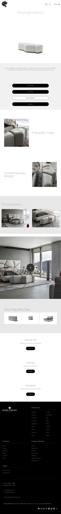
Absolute (33, 412)
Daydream (34, 423)
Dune (32, 426)
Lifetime (33, 432)
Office (4, 453)
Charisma (34, 418)
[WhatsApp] (44, 508)
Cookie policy (6, 470)
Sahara (48, 423)
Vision (47, 432)
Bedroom (5, 450)
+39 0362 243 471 (9, 490)
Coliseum (34, 421)
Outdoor (5, 455)
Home (33, 445)
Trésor (47, 429)
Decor (4, 458)
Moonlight (49, 415)
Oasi (47, 418)
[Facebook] (39, 508)
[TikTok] (51, 508)
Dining (4, 448)
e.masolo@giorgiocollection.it (11, 497)
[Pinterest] (46, 508)
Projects (33, 450)
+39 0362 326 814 (9, 492)
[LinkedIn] (54, 508)
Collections (34, 448)
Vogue (48, 435)
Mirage (48, 412)
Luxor (33, 435)
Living (4, 445)
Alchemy (33, 415)
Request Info (34, 460)
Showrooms (34, 453)
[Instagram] (41, 508)
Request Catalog (36, 458)
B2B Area (34, 455)
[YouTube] (49, 508)
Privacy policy (6, 472)
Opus (47, 421)
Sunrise (48, 426)
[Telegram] (57, 508)
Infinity (33, 429)
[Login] (50, 4)
